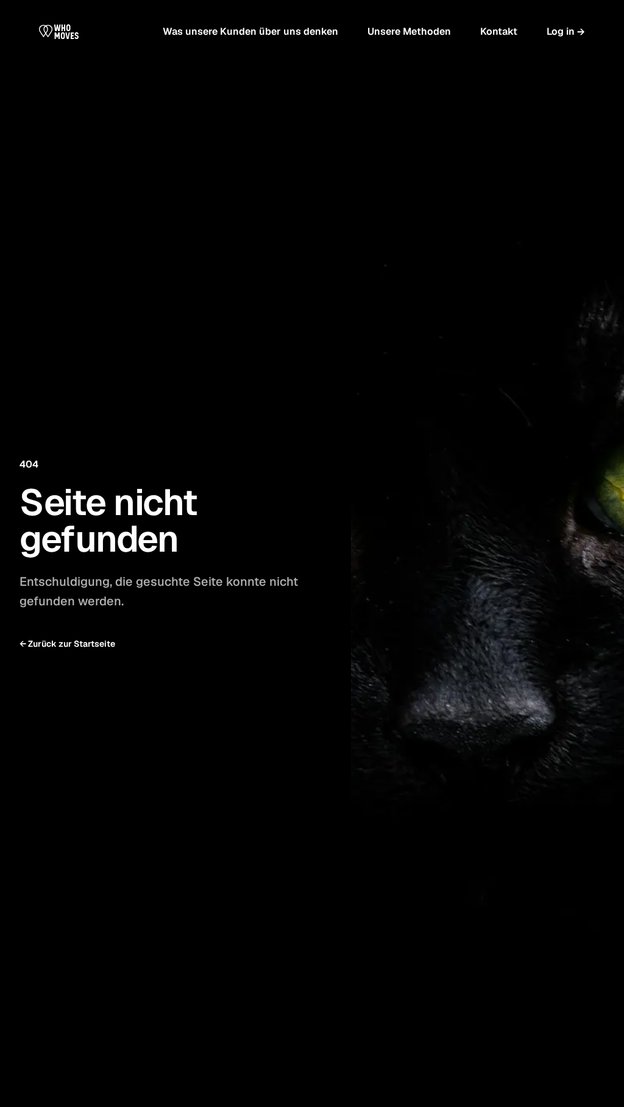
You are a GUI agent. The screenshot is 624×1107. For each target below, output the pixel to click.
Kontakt (498, 31)
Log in (566, 31)
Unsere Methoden (409, 31)
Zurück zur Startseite (67, 643)
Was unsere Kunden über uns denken (250, 31)
